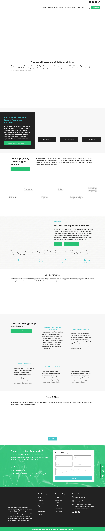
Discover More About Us (71, 244)
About (74, 7)
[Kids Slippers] (91, 128)
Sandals (57, 503)
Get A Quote (95, 7)
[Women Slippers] (69, 128)
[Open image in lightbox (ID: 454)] (19, 295)
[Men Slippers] (47, 128)
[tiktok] (99, 2)
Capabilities (67, 7)
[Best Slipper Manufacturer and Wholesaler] (15, 7)
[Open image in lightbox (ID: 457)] (69, 295)
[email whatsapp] (103, 466)
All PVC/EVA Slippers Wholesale (17, 143)
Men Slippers (47, 139)
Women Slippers (69, 139)
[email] (103, 471)
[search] (89, 8)
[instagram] (96, 2)
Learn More (21, 331)
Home (44, 7)
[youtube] (90, 2)
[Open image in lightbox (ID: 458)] (86, 295)
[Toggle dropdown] (54, 7)
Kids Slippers (91, 139)
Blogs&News (41, 511)
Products (50, 7)
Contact (84, 7)
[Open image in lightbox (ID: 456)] (52, 295)
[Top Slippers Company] (20, 498)
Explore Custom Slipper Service (20, 169)
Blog (78, 7)
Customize (59, 7)
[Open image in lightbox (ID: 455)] (35, 295)
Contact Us (58, 244)
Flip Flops (57, 506)
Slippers (57, 497)
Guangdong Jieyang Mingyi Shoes (46, 529)
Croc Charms (58, 511)
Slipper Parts (58, 509)
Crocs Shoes (58, 500)
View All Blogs (52, 438)
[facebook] (93, 2)
